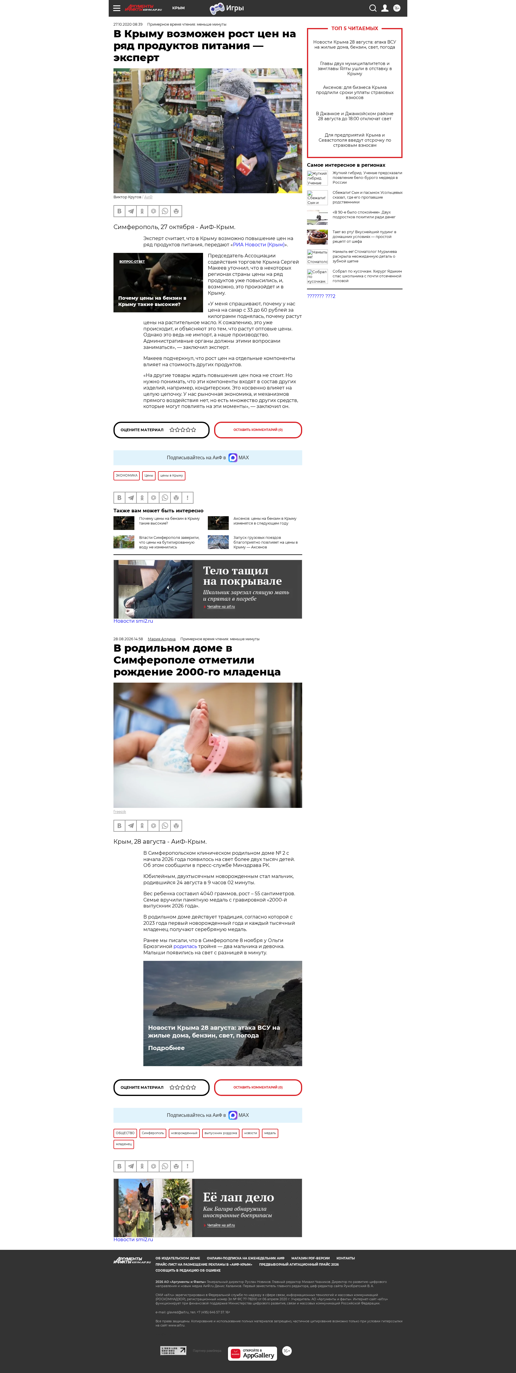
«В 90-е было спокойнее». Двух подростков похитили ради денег (364, 214)
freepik (119, 811)
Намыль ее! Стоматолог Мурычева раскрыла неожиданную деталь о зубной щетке (365, 256)
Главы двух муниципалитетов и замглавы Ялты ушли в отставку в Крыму (355, 68)
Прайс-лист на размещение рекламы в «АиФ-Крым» (204, 1265)
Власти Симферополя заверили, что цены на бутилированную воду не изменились (169, 542)
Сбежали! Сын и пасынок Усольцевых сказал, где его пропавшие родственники (368, 197)
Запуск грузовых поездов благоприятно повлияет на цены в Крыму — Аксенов (266, 542)
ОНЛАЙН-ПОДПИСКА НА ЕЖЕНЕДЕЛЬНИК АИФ (246, 1258)
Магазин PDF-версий (310, 1258)
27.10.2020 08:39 (127, 24)
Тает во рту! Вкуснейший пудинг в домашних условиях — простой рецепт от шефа (364, 237)
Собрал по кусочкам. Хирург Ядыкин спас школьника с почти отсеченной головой (367, 276)
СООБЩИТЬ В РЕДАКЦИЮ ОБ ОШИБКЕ (188, 1271)
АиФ (148, 197)
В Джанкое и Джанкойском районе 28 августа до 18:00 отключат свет (355, 116)
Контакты (346, 1258)
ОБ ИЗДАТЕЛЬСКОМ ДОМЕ (178, 1258)
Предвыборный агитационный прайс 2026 (299, 1265)
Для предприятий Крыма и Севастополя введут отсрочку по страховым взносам (355, 140)
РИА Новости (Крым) (259, 245)
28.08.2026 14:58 (128, 639)
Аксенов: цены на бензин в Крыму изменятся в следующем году (265, 520)
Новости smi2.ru (133, 621)
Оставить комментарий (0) (258, 430)
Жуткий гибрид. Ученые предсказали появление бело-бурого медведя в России (367, 178)
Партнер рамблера (207, 1350)
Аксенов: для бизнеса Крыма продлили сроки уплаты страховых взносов (355, 92)
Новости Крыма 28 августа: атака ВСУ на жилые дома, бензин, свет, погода (354, 45)
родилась (185, 946)
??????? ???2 (321, 296)
